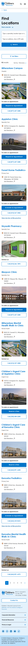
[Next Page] (24, 583)
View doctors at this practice (11, 218)
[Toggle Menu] (25, 4)
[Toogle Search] (21, 4)
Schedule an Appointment (14, 207)
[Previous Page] (3, 583)
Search (15, 44)
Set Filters (15, 56)
